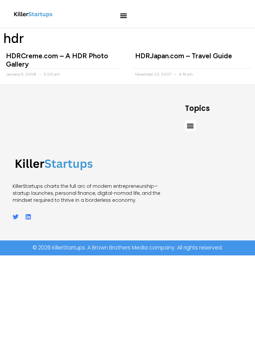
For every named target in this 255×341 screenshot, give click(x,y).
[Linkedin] (28, 217)
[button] (123, 15)
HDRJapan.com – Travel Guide (183, 56)
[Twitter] (16, 217)
